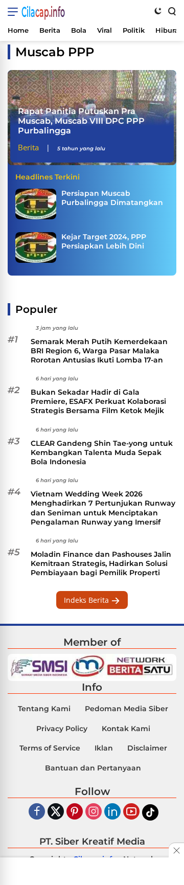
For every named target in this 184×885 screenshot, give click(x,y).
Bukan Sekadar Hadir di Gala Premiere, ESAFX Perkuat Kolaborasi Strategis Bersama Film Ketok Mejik (98, 401)
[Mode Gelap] (158, 10)
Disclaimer (147, 748)
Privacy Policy (61, 728)
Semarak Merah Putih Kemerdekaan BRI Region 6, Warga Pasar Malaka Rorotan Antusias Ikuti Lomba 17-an (99, 351)
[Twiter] (56, 812)
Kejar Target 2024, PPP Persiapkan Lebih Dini (103, 241)
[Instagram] (93, 812)
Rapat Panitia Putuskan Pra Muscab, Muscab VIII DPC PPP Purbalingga (81, 120)
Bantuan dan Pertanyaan (93, 768)
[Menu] (14, 11)
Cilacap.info (43, 12)
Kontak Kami (126, 728)
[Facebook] (37, 812)
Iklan (104, 748)
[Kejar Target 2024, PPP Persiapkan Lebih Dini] (35, 247)
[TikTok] (150, 812)
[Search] (171, 10)
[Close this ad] (176, 850)
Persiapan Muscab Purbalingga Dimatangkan (112, 198)
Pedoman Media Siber (126, 708)
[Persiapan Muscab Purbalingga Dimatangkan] (35, 204)
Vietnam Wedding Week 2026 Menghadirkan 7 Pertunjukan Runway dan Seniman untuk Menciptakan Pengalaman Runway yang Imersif (103, 508)
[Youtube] (131, 812)
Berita (28, 147)
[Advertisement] (92, 872)
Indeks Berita (87, 600)
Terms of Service (49, 748)
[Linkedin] (112, 812)
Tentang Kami (44, 708)
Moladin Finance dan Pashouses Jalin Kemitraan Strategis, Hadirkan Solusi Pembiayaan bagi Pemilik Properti (101, 563)
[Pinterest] (74, 812)
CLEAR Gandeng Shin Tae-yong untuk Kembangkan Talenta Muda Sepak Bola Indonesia (102, 452)
